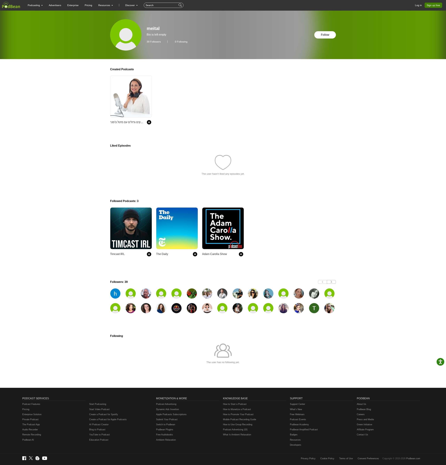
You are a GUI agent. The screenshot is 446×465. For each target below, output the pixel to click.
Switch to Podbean (165, 424)
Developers (295, 445)
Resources (295, 440)
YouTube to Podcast (99, 434)
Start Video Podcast (99, 409)
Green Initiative (364, 424)
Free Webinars (297, 414)
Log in (418, 5)
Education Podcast (98, 440)
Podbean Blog (364, 409)
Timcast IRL (117, 254)
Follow (325, 34)
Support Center (297, 404)
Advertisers (55, 5)
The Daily (162, 254)
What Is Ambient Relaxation (237, 434)
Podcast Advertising (166, 404)
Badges (294, 434)
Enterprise (73, 5)
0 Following (181, 41)
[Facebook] (24, 458)
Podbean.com (413, 458)
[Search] (180, 5)
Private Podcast (30, 419)
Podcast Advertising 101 (235, 429)
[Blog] (37, 458)
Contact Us (362, 434)
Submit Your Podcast (167, 419)
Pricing (88, 5)
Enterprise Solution (31, 414)
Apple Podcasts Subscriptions (171, 414)
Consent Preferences (368, 458)
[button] (35, 5)
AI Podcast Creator (99, 424)
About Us (361, 404)
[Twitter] (31, 458)
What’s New (296, 409)
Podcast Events (298, 419)
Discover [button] (130, 5)
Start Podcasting (97, 404)
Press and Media (365, 419)
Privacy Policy (308, 458)
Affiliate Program (365, 429)
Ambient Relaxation (166, 440)
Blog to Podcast (97, 429)
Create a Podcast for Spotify (103, 414)
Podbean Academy (299, 424)
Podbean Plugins (164, 429)
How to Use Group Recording (237, 424)
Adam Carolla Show (214, 254)
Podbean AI (28, 440)
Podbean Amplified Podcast (304, 429)
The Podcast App (31, 424)
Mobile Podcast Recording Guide (239, 419)
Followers (154, 41)
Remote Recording (31, 434)
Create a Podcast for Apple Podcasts (108, 419)
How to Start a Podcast (235, 404)
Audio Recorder (30, 429)
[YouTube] (44, 458)
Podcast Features (31, 404)
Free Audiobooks (164, 434)
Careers (361, 414)
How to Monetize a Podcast (237, 409)
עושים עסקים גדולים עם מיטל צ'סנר (126, 122)
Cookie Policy (327, 458)
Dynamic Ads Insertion (167, 409)
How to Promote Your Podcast (238, 414)
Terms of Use (346, 458)
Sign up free (433, 5)
